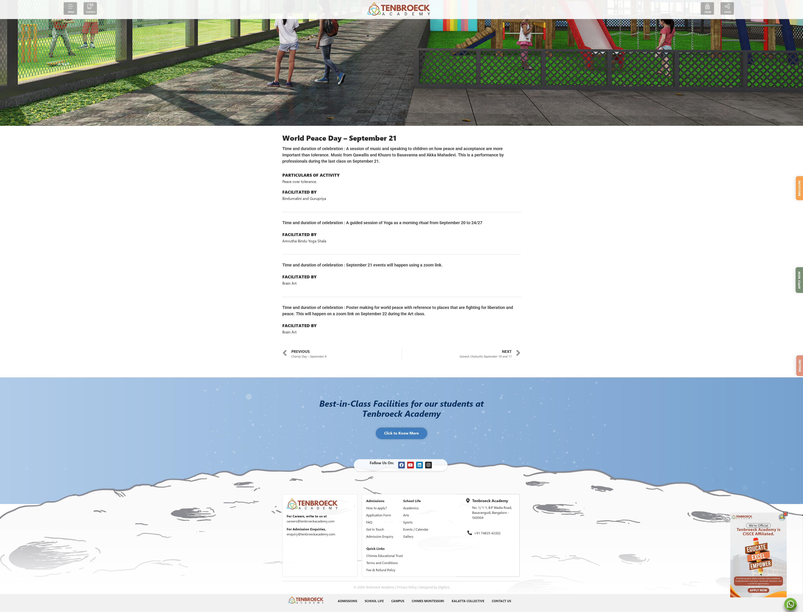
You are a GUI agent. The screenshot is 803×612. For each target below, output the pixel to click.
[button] (785, 514)
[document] (401, 306)
